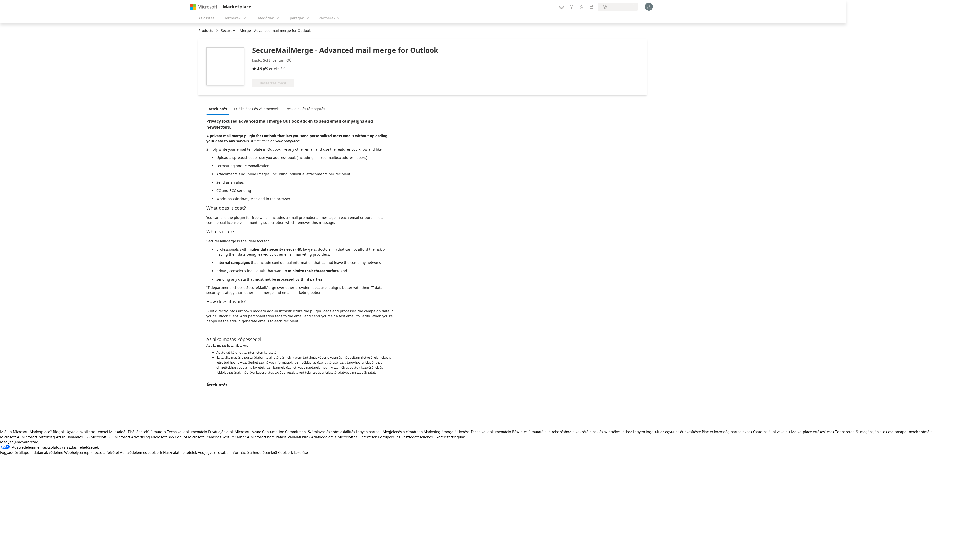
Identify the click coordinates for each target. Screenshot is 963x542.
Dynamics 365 (78, 436)
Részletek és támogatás (305, 108)
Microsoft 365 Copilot (169, 436)
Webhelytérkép (76, 452)
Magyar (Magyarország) (20, 441)
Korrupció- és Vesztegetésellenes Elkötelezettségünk (421, 436)
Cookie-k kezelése (293, 452)
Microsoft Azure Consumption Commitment (271, 431)
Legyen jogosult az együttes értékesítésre (667, 431)
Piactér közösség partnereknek (727, 431)
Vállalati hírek (299, 436)
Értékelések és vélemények (256, 108)
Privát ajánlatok (221, 431)
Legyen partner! (369, 431)
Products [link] (205, 30)
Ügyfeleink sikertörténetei (87, 431)
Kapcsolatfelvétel (104, 452)
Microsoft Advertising (132, 436)
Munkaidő (117, 431)
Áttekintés (218, 108)
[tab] (219, 108)
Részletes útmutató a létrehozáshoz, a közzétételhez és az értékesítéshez (572, 431)
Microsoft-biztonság (38, 436)
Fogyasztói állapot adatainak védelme (31, 452)
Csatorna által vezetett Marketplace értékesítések (793, 431)
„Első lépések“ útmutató (146, 431)
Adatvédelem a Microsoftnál (334, 436)
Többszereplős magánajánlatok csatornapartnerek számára (884, 431)
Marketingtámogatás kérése (447, 431)
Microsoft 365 (102, 436)
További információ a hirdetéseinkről (246, 452)
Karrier (240, 436)
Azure (60, 436)
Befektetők (368, 436)
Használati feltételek (180, 452)
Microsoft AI (10, 436)
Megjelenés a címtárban (403, 431)
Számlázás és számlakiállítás (331, 431)
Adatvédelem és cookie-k (141, 452)
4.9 (259, 68)
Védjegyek (206, 452)
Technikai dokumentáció (187, 431)
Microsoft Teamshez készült (211, 436)
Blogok (59, 431)
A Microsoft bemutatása (267, 436)
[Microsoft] (203, 7)
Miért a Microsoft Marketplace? (26, 431)
